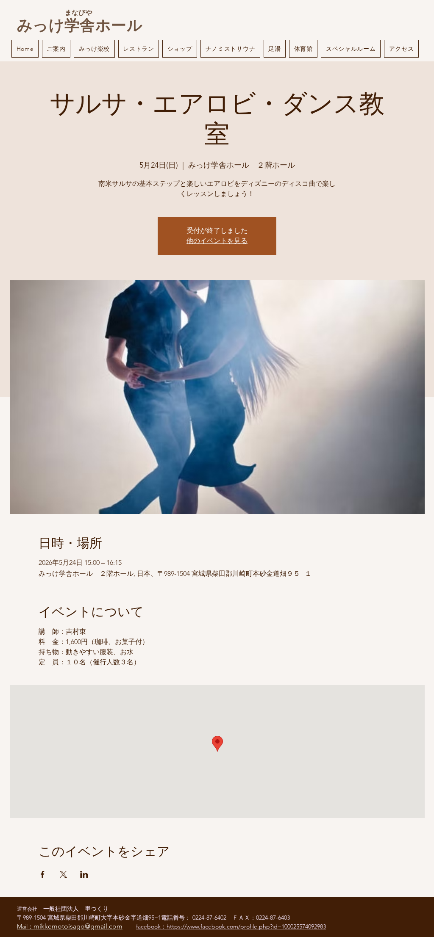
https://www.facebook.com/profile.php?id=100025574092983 (246, 926)
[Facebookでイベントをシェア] (43, 874)
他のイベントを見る (217, 241)
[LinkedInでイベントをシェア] (84, 874)
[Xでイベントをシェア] (63, 874)
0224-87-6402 (212, 917)
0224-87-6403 (273, 917)
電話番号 (173, 917)
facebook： (151, 926)
